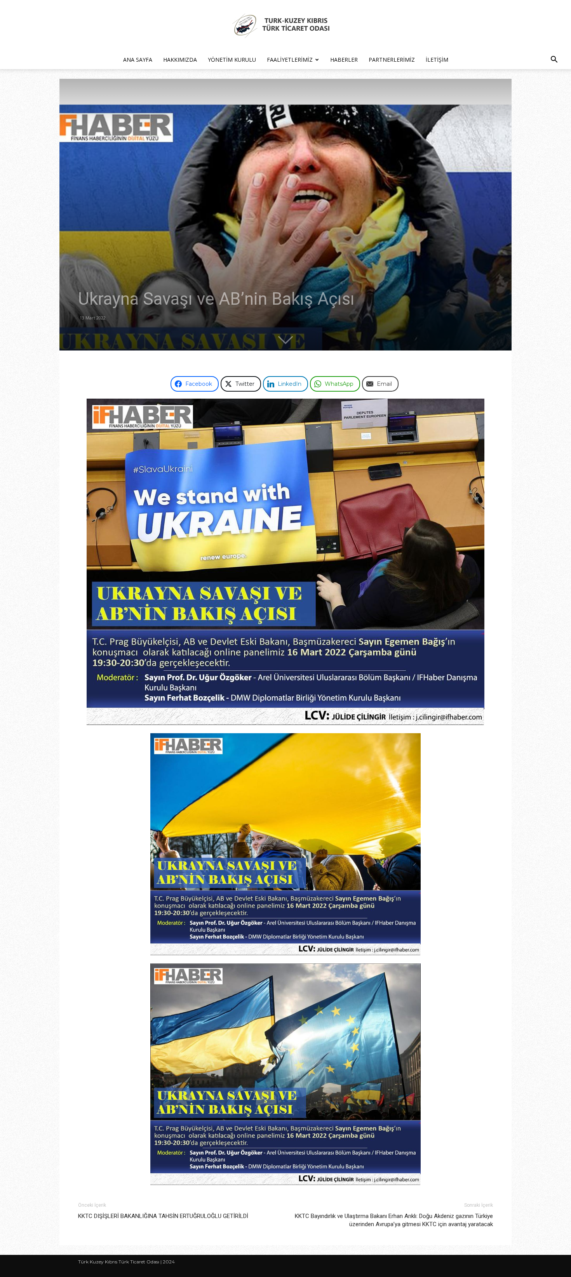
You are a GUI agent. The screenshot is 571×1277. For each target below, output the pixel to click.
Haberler (344, 59)
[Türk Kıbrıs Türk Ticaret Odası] (285, 26)
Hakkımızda (180, 59)
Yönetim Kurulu (232, 59)
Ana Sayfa (137, 59)
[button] (554, 60)
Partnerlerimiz (392, 59)
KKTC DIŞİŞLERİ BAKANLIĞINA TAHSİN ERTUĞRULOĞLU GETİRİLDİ (163, 1216)
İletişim (437, 59)
